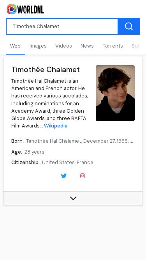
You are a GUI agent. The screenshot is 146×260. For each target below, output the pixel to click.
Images (38, 45)
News (87, 45)
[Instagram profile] (82, 175)
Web (15, 45)
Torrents (113, 45)
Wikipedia (55, 125)
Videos (63, 45)
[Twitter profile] (64, 175)
